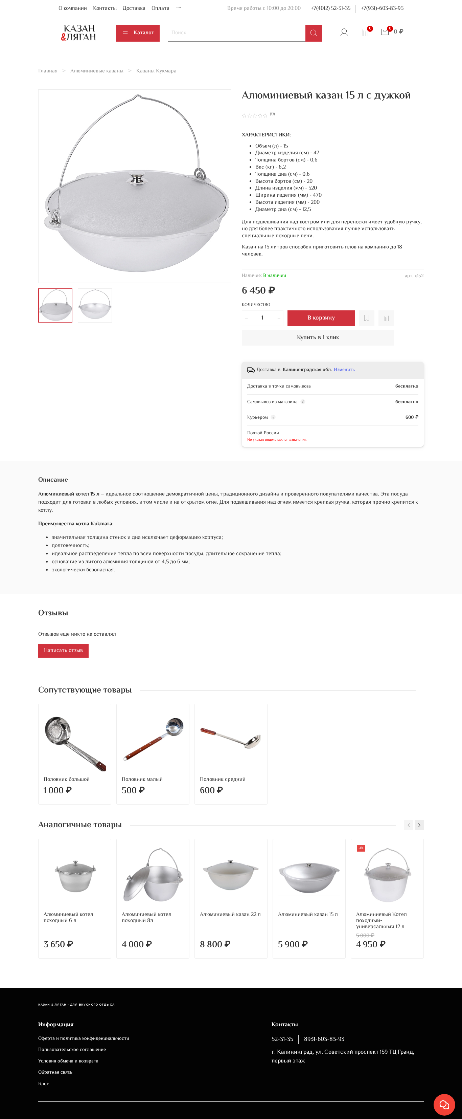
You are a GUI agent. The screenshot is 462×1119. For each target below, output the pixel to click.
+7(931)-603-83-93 (382, 8)
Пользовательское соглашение (72, 1050)
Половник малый (142, 779)
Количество (256, 305)
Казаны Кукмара (156, 71)
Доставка (134, 8)
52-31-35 (282, 1039)
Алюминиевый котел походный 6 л (68, 917)
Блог (43, 1084)
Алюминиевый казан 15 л (308, 914)
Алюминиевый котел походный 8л (146, 917)
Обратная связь (55, 1072)
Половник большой (67, 779)
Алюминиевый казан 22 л (230, 914)
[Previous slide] (49, 186)
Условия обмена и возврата (68, 1061)
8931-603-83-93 (324, 1039)
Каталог (144, 33)
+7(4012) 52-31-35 (330, 8)
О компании (73, 8)
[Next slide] (220, 186)
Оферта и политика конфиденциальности (83, 1039)
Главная (47, 71)
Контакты (105, 8)
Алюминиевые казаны (96, 71)
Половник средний (223, 779)
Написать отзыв (63, 650)
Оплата (160, 8)
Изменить (344, 370)
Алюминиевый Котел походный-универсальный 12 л (381, 920)
